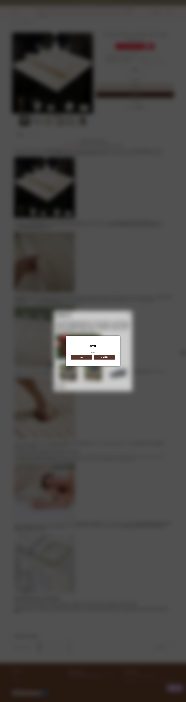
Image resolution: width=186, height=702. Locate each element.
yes (81, 357)
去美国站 (104, 357)
